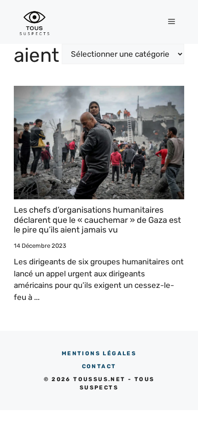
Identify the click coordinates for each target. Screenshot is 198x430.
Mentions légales (99, 353)
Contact (99, 366)
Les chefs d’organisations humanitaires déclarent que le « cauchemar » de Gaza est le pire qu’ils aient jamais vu (97, 220)
